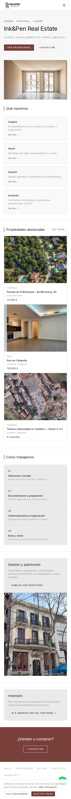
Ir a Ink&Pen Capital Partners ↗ (34, 713)
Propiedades (24, 768)
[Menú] (64, 5)
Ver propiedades (19, 47)
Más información (48, 787)
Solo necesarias (17, 794)
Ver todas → (59, 229)
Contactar (47, 47)
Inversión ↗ (12, 775)
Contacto (58, 768)
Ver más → (13, 134)
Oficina (42, 768)
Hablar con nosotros (27, 585)
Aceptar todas (43, 794)
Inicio (8, 768)
